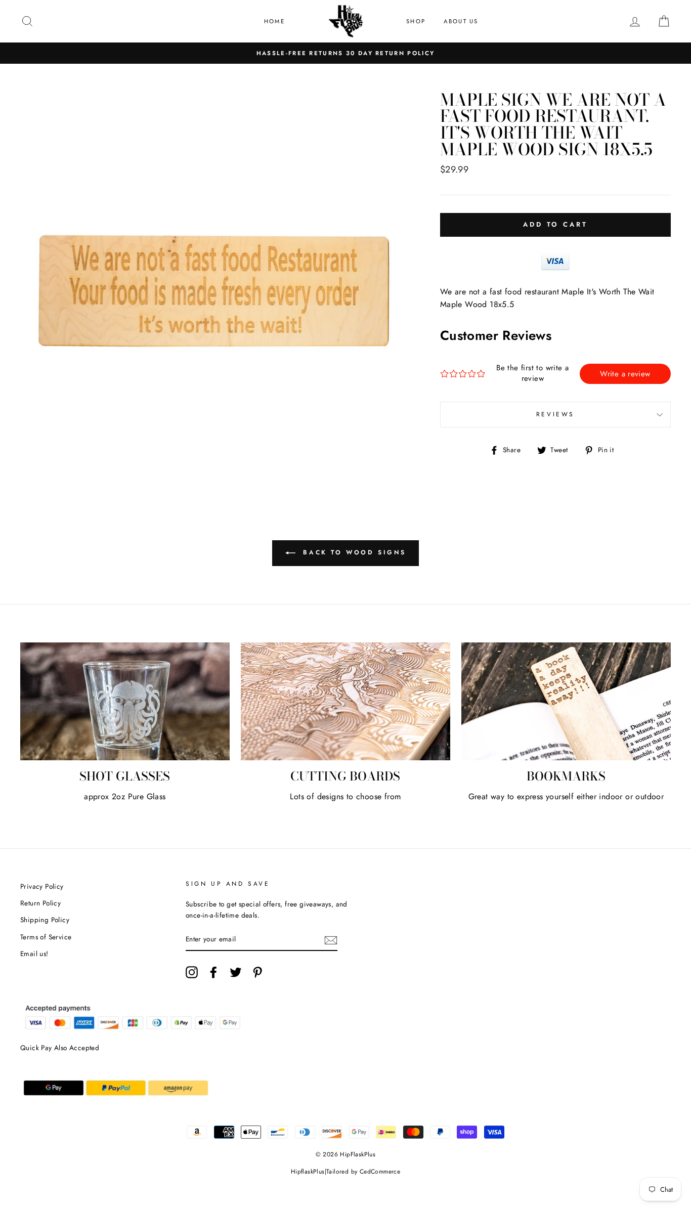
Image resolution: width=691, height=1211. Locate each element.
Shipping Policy (44, 920)
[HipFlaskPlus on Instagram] (192, 972)
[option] (345, 53)
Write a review (625, 373)
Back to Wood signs (352, 552)
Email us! (34, 953)
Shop (415, 21)
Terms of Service (45, 937)
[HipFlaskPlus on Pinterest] (257, 972)
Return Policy (40, 903)
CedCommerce (380, 1171)
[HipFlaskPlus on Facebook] (213, 972)
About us (461, 21)
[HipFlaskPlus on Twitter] (236, 972)
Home (274, 21)
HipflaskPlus (308, 1171)
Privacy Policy (42, 886)
